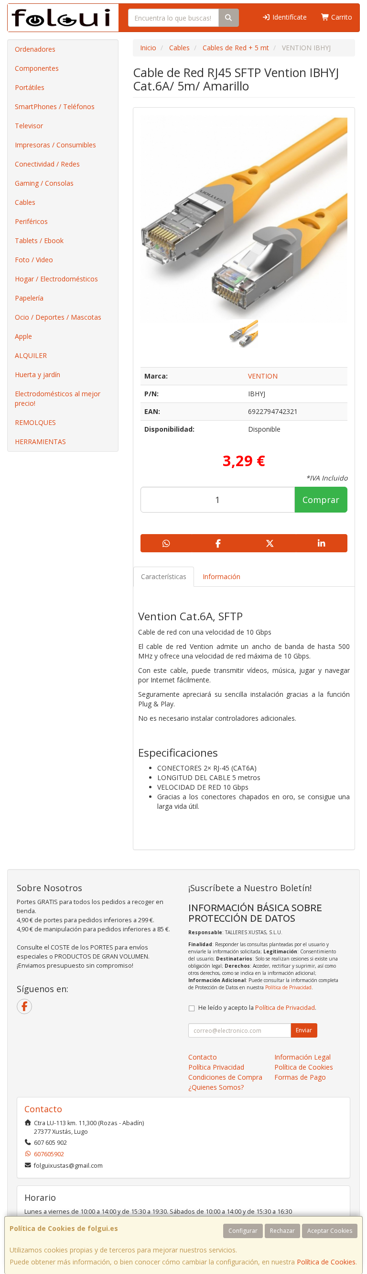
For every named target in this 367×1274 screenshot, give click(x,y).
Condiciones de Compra (225, 1077)
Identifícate (288, 17)
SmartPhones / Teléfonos (55, 106)
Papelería (29, 297)
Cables (25, 202)
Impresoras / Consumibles (55, 144)
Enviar (304, 1030)
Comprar (320, 499)
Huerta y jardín (37, 374)
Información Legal (302, 1057)
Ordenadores (35, 49)
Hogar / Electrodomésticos (56, 278)
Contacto (202, 1057)
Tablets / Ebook (39, 240)
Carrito (340, 17)
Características (163, 576)
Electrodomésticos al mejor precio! (57, 398)
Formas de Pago (300, 1077)
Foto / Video (34, 259)
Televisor (29, 125)
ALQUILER (31, 355)
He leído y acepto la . (257, 1008)
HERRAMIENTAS (40, 441)
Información (221, 576)
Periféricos (31, 221)
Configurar (243, 1231)
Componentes (37, 68)
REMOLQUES (35, 422)
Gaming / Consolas (44, 183)
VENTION (263, 375)
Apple (23, 336)
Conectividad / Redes (47, 163)
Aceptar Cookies (329, 1231)
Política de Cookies (326, 1261)
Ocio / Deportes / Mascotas (58, 317)
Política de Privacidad (288, 987)
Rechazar (282, 1231)
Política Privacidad (216, 1067)
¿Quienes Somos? (216, 1087)
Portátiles (29, 87)
